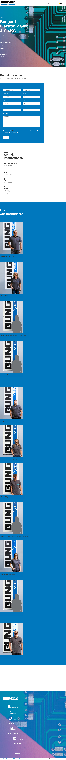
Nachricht (5, 113)
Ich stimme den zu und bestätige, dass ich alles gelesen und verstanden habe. (22, 131)
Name (5, 87)
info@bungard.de (3, 56)
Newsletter (18, 753)
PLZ (24, 93)
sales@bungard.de (4, 45)
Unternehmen (26, 87)
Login (58, 758)
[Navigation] (48, 3)
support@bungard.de (4, 50)
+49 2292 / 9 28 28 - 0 (8, 174)
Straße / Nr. (6, 93)
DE (61, 3)
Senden (6, 137)
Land (24, 100)
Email (4, 107)
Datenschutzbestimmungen (18, 130)
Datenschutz (53, 758)
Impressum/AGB (46, 758)
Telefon (25, 107)
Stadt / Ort (6, 100)
